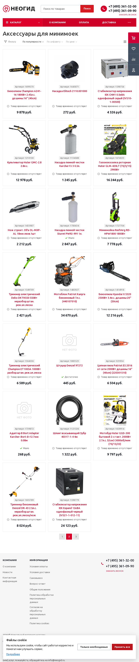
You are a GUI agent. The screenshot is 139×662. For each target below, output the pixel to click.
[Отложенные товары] (133, 48)
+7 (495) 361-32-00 (122, 6)
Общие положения (40, 589)
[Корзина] (133, 37)
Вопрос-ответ (38, 583)
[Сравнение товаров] (133, 59)
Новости (7, 572)
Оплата (84, 22)
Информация (39, 560)
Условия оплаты (39, 566)
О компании (57, 22)
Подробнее (13, 654)
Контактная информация (10, 579)
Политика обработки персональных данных (42, 598)
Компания (10, 560)
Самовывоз (36, 578)
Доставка (109, 22)
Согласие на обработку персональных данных (38, 612)
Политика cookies (39, 623)
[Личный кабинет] (133, 70)
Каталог (16, 22)
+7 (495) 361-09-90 (122, 10)
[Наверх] (134, 551)
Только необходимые (94, 647)
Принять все (122, 647)
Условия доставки (40, 572)
